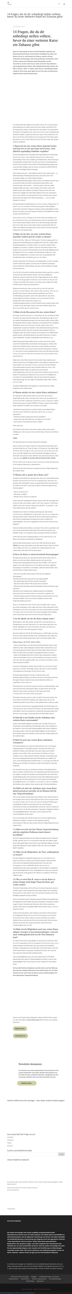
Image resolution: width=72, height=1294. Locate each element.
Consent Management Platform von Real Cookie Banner (17, 1293)
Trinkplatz (16, 370)
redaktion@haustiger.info (34, 1020)
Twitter (9, 1143)
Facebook (10, 1137)
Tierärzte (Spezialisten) (39, 1279)
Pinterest (10, 1146)
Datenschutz (30, 1281)
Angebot (34, 1277)
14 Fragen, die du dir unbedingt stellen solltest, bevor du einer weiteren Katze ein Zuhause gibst (35, 15)
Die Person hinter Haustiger (20, 1277)
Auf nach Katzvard (13, 1190)
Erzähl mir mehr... (26, 1083)
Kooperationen (13, 1279)
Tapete (47, 453)
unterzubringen (17, 961)
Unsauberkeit (19, 811)
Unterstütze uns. (20, 1036)
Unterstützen (25, 1279)
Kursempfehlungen (55, 1279)
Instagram (10, 1140)
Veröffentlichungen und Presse (49, 1277)
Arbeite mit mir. (20, 1028)
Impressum (40, 1281)
